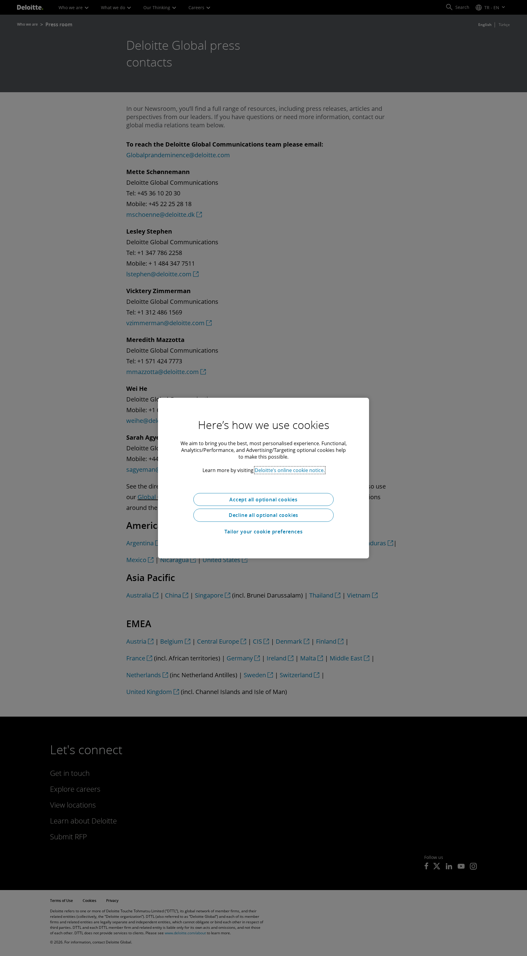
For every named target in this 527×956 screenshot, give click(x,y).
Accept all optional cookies (263, 499)
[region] (263, 478)
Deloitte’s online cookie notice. (290, 470)
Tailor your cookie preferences (263, 531)
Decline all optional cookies (263, 515)
